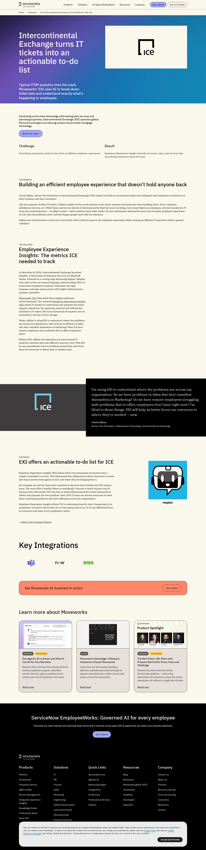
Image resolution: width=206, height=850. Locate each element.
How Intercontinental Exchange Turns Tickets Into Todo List (66, 12)
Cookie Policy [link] (150, 830)
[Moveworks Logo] (29, 4)
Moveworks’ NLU (28, 298)
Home (21, 12)
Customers (32, 12)
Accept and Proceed (170, 839)
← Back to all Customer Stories (35, 522)
